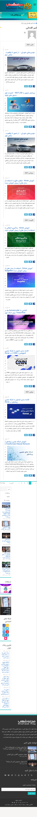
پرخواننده (7, 493)
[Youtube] (7, 631)
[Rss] (7, 625)
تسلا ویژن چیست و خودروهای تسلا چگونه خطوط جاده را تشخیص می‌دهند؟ (6, 513)
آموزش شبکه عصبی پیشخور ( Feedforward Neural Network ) (17, 442)
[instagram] (4, 631)
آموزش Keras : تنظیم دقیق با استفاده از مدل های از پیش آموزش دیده (19, 181)
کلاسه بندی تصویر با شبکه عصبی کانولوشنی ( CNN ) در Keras (17, 352)
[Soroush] (4, 635)
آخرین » (11, 483)
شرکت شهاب (18, 800)
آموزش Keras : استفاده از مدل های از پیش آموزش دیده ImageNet (18, 269)
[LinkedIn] (4, 628)
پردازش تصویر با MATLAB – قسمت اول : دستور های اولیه (20, 94)
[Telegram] (7, 635)
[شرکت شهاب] (18, 6)
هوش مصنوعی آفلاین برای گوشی (5, 528)
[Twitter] (7, 628)
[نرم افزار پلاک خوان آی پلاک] (18, 15)
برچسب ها (7, 500)
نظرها (8, 497)
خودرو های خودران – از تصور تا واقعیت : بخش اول (20, 134)
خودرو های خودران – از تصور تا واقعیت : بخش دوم (20, 53)
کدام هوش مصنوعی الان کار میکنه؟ (6, 541)
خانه (34, 23)
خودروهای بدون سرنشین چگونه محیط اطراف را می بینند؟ (6, 570)
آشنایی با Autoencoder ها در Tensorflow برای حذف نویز (16, 311)
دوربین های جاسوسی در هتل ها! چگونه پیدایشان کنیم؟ (6, 555)
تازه (9, 489)
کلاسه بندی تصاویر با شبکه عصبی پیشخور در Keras (17, 400)
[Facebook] (4, 625)
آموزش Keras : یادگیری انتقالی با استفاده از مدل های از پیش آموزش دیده (20, 229)
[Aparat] (5, 638)
